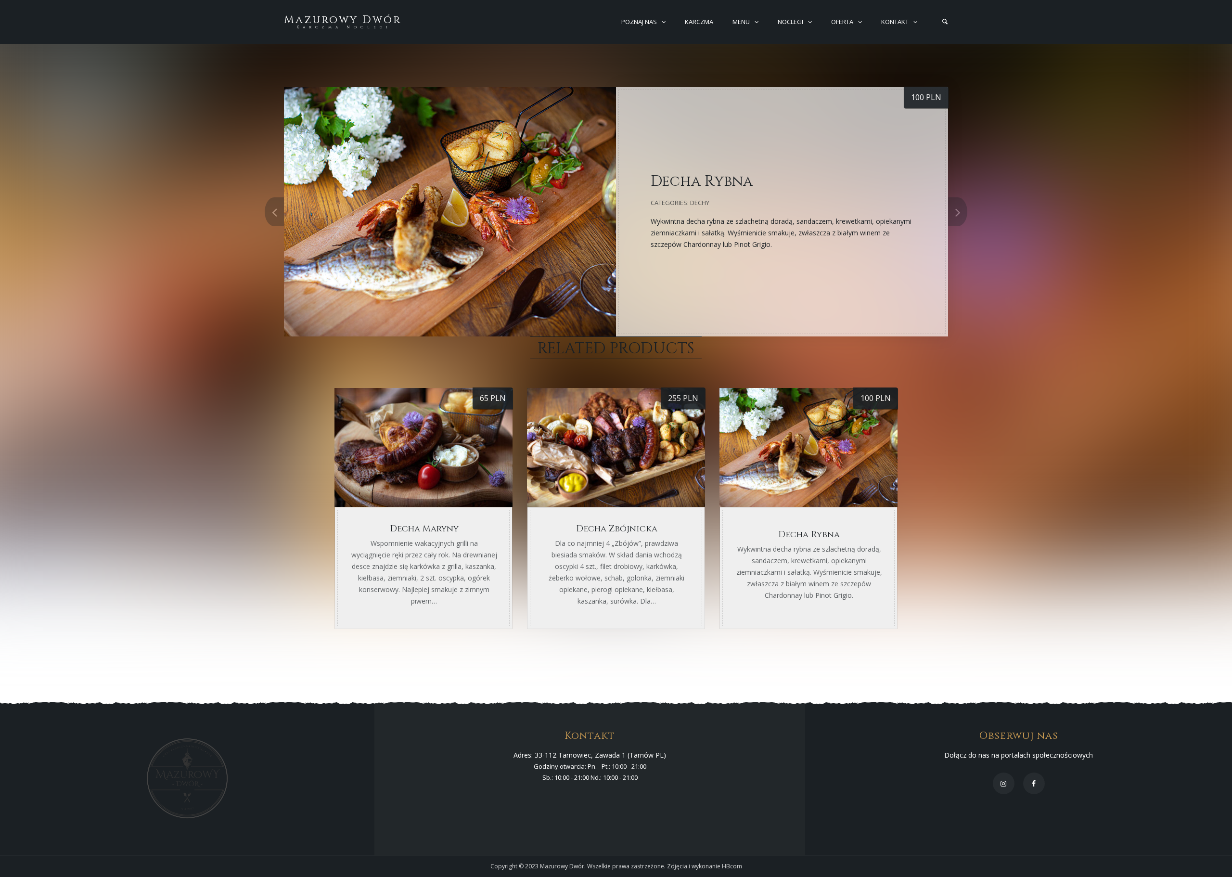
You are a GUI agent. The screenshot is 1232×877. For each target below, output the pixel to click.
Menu (741, 21)
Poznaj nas (639, 21)
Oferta (842, 21)
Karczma (699, 21)
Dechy (699, 202)
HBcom (732, 866)
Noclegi (790, 21)
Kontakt (895, 21)
